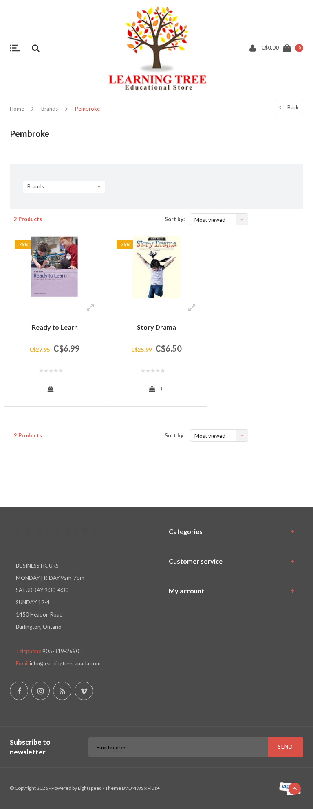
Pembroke (87, 108)
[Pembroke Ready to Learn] (54, 267)
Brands (49, 108)
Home (17, 108)
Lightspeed (90, 788)
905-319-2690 (60, 651)
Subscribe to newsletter (30, 747)
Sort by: (175, 219)
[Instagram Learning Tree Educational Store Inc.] (40, 691)
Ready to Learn (55, 327)
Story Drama (156, 327)
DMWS (135, 788)
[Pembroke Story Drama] (156, 267)
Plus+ (154, 788)
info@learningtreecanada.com (65, 663)
